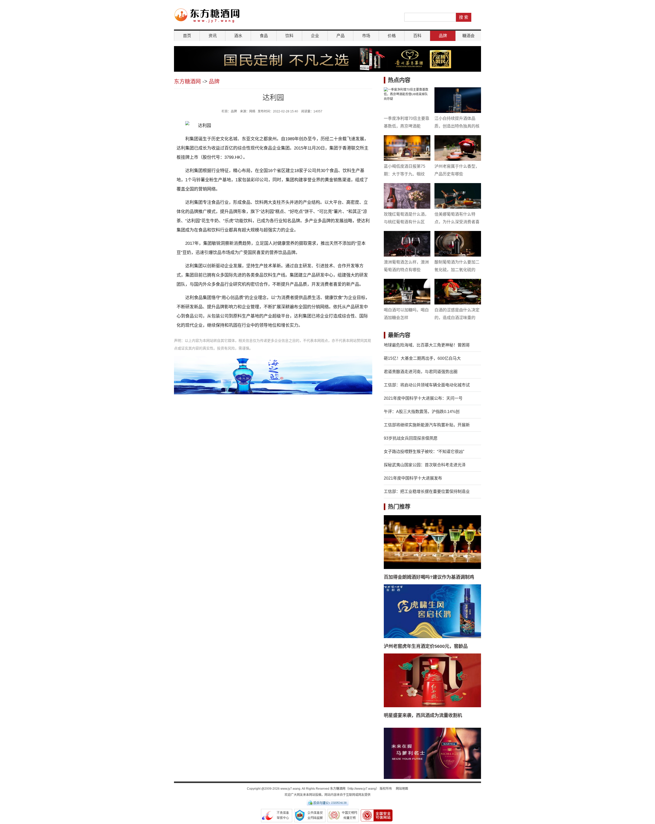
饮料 (289, 36)
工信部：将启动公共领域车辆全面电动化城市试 (427, 385)
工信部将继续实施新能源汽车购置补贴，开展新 (427, 425)
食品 (264, 36)
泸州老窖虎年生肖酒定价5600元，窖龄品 (426, 646)
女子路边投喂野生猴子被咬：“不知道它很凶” (424, 451)
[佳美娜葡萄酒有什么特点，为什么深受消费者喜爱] (457, 196)
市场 (366, 36)
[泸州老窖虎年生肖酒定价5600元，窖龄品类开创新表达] (432, 611)
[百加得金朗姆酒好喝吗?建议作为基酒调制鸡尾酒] (432, 542)
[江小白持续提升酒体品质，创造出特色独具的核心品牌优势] (457, 100)
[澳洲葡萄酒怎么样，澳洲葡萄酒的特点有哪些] (407, 244)
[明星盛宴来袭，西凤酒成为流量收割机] (432, 680)
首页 (187, 36)
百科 (417, 36)
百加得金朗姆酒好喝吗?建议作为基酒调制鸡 (429, 577)
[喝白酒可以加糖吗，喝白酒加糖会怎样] (407, 291)
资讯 (213, 36)
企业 (315, 36)
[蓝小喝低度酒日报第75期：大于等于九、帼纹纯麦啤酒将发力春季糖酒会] (407, 148)
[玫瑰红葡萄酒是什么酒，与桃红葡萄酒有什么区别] (407, 196)
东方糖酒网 (187, 81)
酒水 (238, 36)
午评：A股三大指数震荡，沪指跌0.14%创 (422, 411)
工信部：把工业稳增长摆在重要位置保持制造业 (427, 491)
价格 (392, 36)
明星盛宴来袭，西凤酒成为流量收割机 (423, 715)
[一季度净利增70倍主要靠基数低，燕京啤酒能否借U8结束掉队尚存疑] (407, 100)
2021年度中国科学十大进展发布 (413, 478)
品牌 (443, 36)
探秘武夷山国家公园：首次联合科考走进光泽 (425, 465)
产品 (340, 36)
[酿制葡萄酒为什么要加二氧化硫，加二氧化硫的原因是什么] (457, 244)
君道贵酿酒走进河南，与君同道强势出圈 (420, 371)
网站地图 (402, 788)
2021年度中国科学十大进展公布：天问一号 (423, 398)
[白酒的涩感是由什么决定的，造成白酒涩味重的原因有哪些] (457, 291)
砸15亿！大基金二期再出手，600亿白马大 (422, 358)
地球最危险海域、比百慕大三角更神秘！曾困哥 (427, 345)
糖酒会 (468, 36)
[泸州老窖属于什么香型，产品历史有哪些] (457, 148)
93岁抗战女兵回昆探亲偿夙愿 (411, 438)
